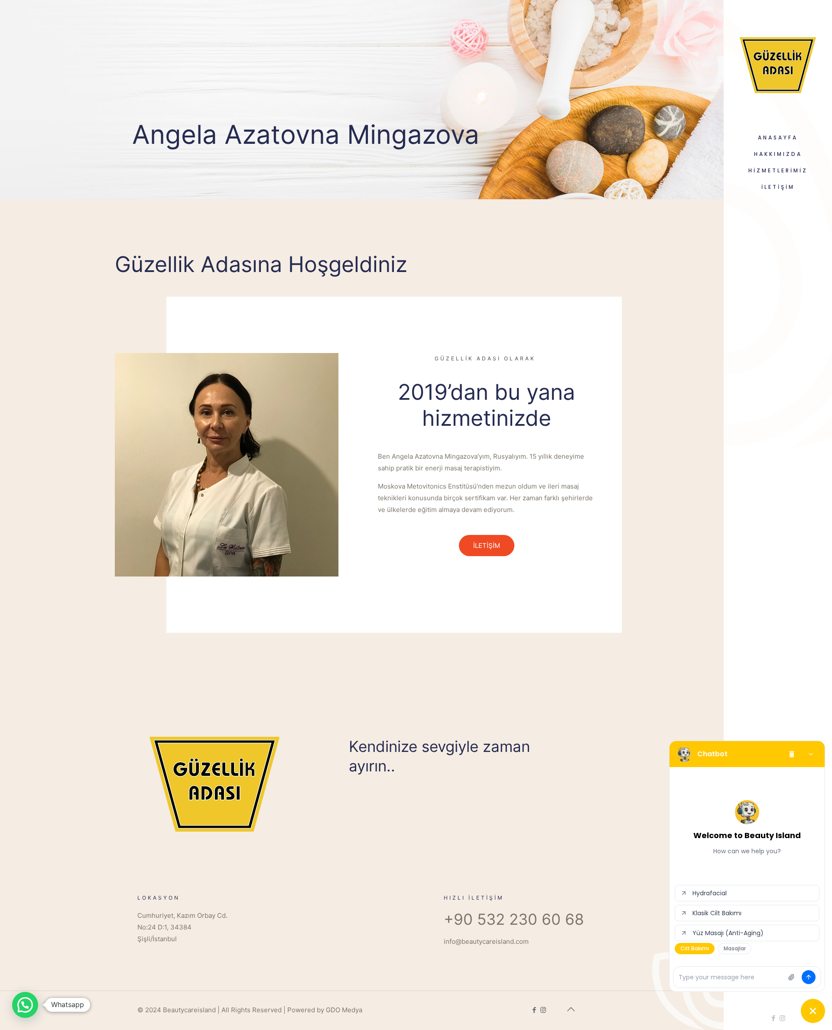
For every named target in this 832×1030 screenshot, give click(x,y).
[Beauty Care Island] (778, 64)
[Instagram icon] (782, 1018)
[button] (25, 1005)
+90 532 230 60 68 (514, 919)
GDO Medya (344, 1010)
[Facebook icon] (773, 1018)
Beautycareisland (189, 1010)
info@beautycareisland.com (486, 941)
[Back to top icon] (570, 1009)
